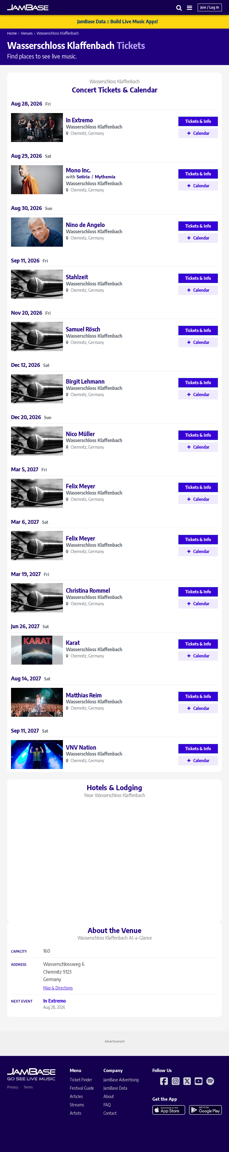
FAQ (107, 1104)
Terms (28, 1087)
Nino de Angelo (85, 224)
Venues (27, 33)
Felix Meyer (80, 485)
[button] (179, 8)
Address (18, 964)
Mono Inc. (78, 170)
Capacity (19, 951)
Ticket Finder (81, 1079)
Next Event (22, 1001)
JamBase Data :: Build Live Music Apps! (117, 21)
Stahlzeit (77, 276)
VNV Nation (81, 747)
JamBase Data (115, 1088)
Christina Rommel (88, 590)
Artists (75, 1113)
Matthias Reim (84, 695)
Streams (77, 1104)
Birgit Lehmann (85, 381)
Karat (73, 642)
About (108, 1096)
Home (12, 33)
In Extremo (79, 119)
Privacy (12, 1087)
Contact (110, 1113)
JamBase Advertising (121, 1079)
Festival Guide (82, 1088)
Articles (76, 1096)
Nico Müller (80, 433)
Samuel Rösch (83, 329)
